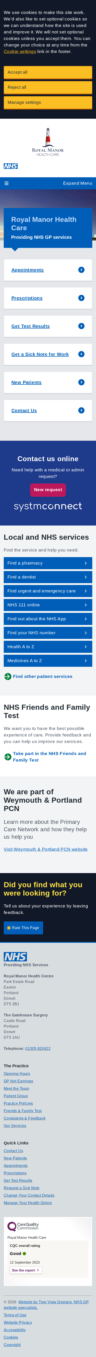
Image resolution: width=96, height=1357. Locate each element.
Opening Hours (17, 1074)
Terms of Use (15, 1315)
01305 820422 (38, 1049)
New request (48, 489)
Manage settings (24, 102)
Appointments (16, 1166)
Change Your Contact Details (29, 1195)
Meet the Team (16, 1089)
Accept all (17, 72)
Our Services (15, 1126)
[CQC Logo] (23, 1230)
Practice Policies (18, 1103)
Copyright (12, 1345)
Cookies (11, 1337)
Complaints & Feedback (24, 1118)
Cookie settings (20, 51)
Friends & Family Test (22, 1111)
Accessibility (15, 1330)
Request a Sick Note (22, 1188)
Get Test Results (18, 1181)
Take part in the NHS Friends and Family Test (49, 756)
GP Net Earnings (18, 1081)
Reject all (17, 87)
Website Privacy (18, 1322)
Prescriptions (15, 1173)
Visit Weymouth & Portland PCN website (46, 849)
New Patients (15, 1158)
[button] (48, 270)
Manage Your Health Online (28, 1203)
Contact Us (13, 1151)
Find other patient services (43, 676)
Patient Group (16, 1096)
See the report (23, 1270)
